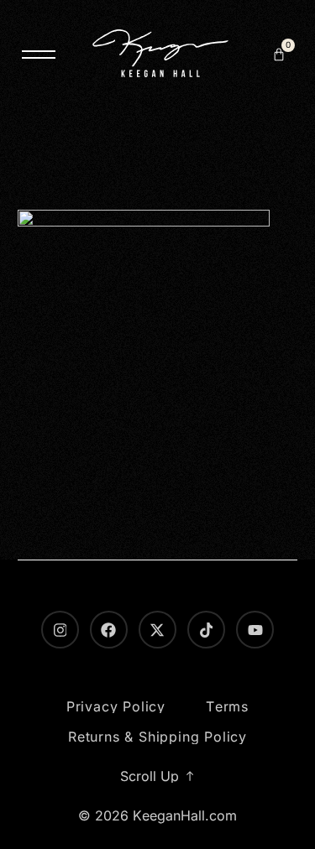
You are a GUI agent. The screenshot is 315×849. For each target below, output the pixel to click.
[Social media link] (157, 629)
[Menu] (38, 54)
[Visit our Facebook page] (109, 629)
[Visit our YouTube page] (255, 629)
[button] (278, 54)
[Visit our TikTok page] (206, 629)
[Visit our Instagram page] (60, 629)
